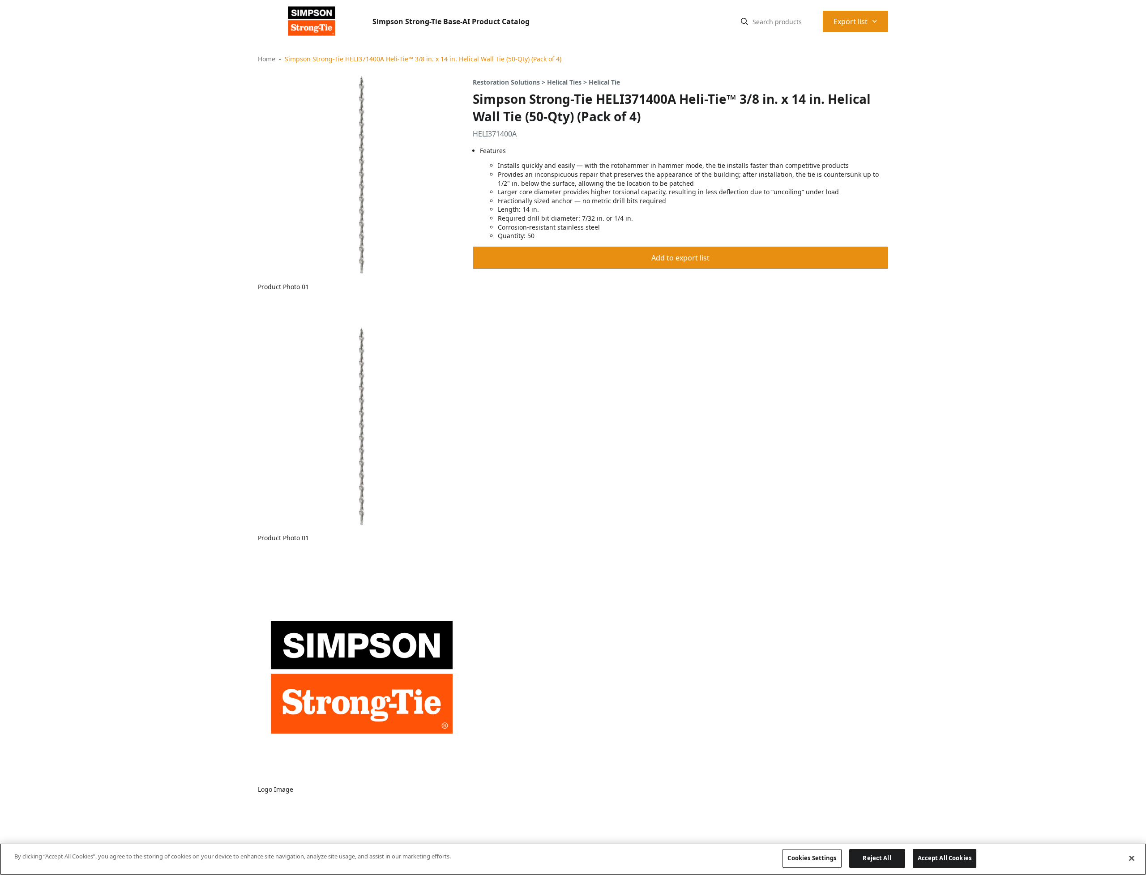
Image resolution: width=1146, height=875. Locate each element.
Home (266, 59)
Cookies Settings (811, 858)
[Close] (1132, 858)
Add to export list (680, 258)
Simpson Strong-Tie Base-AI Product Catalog (451, 21)
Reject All (877, 858)
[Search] (744, 21)
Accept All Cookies (944, 858)
